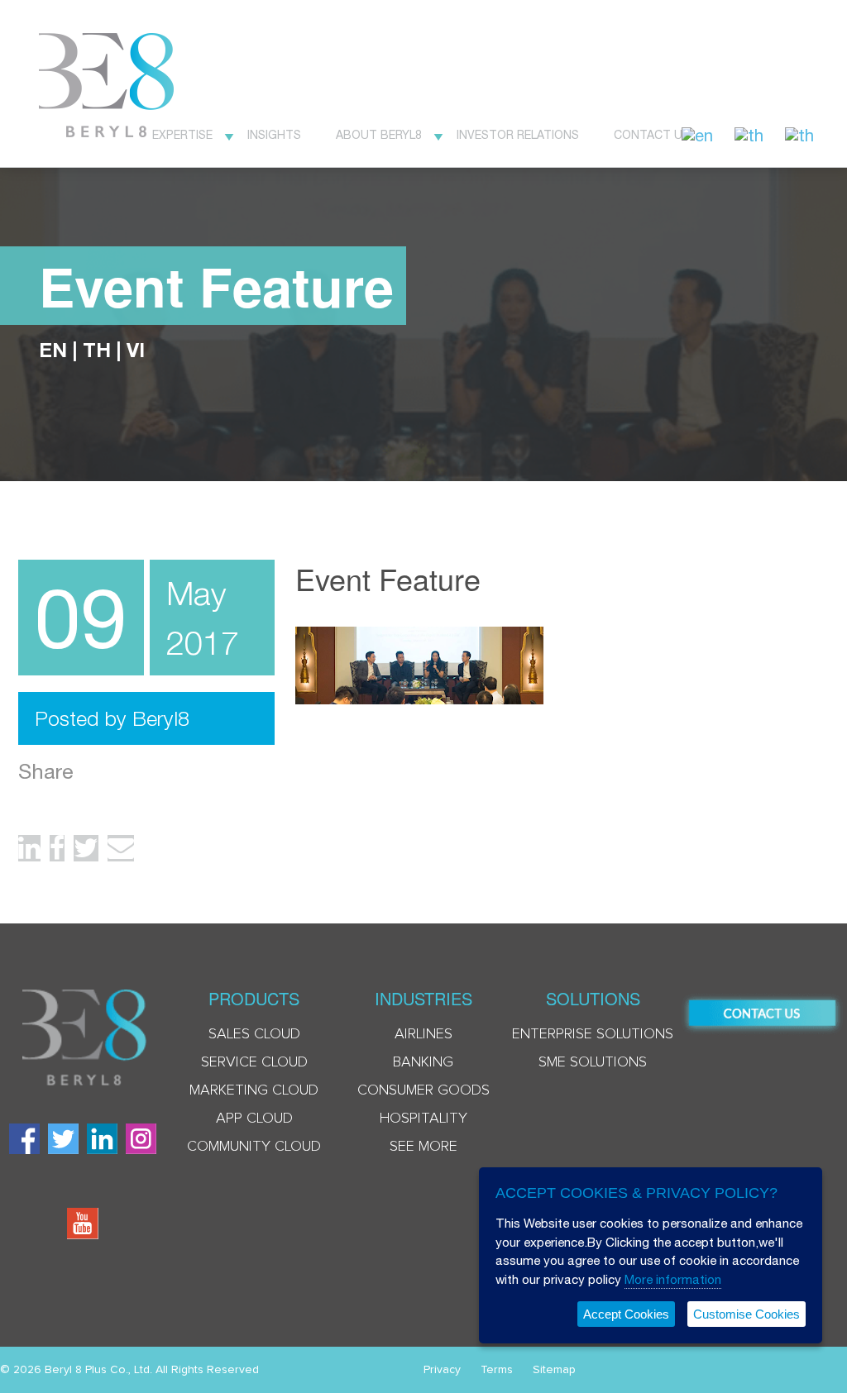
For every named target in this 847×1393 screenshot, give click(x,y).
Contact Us (652, 134)
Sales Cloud (254, 1034)
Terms (497, 1370)
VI (136, 349)
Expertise (182, 134)
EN (53, 349)
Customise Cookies (746, 1314)
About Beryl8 (379, 134)
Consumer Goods (423, 1090)
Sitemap (554, 1370)
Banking (423, 1062)
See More (423, 1146)
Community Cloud (254, 1146)
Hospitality (423, 1118)
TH (97, 349)
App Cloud (254, 1118)
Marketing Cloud (253, 1090)
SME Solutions (592, 1062)
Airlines (423, 1034)
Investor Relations (518, 134)
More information (672, 1279)
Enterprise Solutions (592, 1034)
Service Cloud (254, 1062)
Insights (274, 134)
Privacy (442, 1370)
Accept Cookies (626, 1314)
